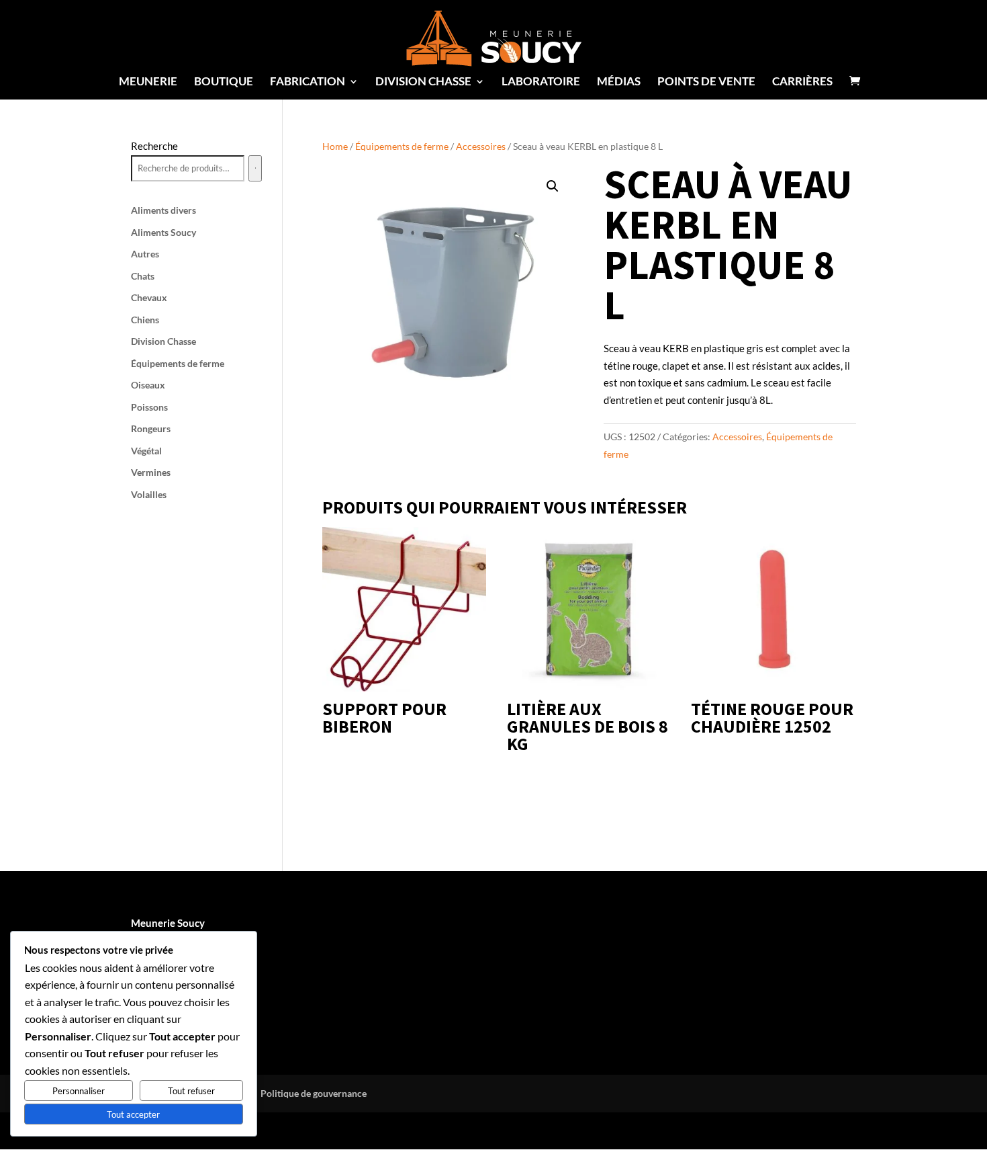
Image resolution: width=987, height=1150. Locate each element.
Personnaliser (78, 1090)
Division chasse (423, 82)
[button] (552, 186)
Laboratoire (541, 82)
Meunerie (148, 82)
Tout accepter (133, 1114)
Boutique (223, 82)
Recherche (154, 146)
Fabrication (307, 82)
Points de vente (706, 82)
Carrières (802, 82)
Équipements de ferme (402, 146)
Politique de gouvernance (314, 1093)
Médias (619, 82)
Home (335, 146)
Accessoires (481, 146)
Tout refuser (191, 1090)
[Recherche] (255, 168)
